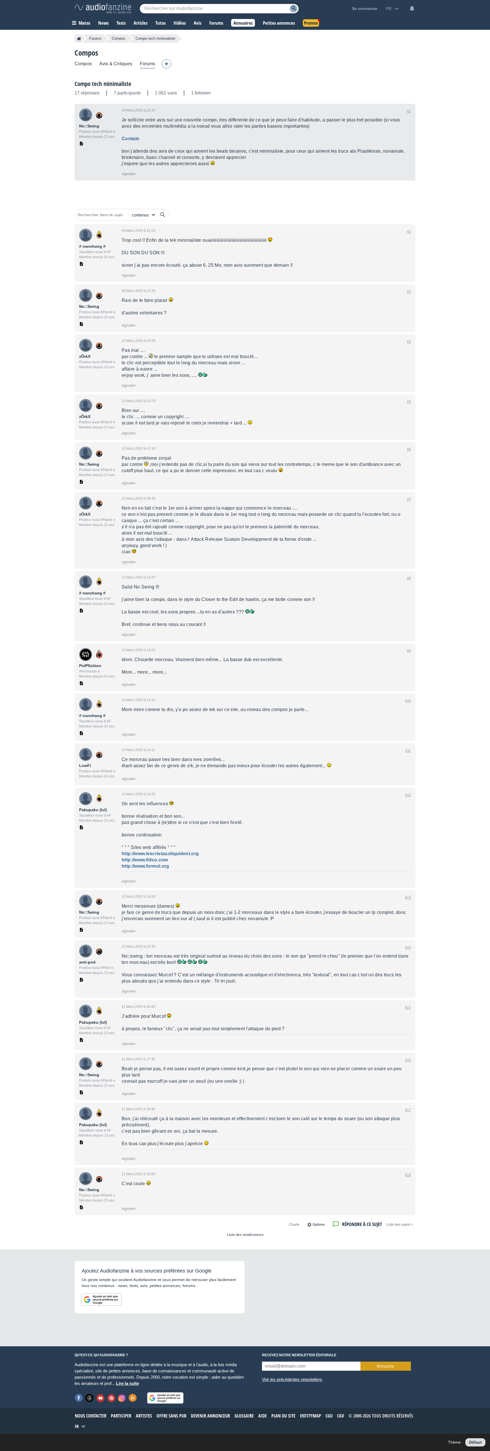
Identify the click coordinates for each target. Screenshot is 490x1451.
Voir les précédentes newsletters (292, 1379)
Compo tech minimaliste (103, 84)
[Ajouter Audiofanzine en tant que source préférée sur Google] (101, 1299)
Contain (130, 138)
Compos (118, 38)
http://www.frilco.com (145, 859)
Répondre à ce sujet (362, 1224)
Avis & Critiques (115, 63)
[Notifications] (412, 8)
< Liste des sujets (399, 1225)
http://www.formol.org (145, 866)
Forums (95, 38)
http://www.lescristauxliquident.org (160, 853)
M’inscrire (385, 1366)
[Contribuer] (166, 63)
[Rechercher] (162, 214)
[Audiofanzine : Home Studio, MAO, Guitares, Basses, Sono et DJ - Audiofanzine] (103, 8)
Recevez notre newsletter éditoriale (299, 1355)
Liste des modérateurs (245, 1235)
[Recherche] (293, 8)
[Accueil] (79, 38)
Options (318, 1225)
